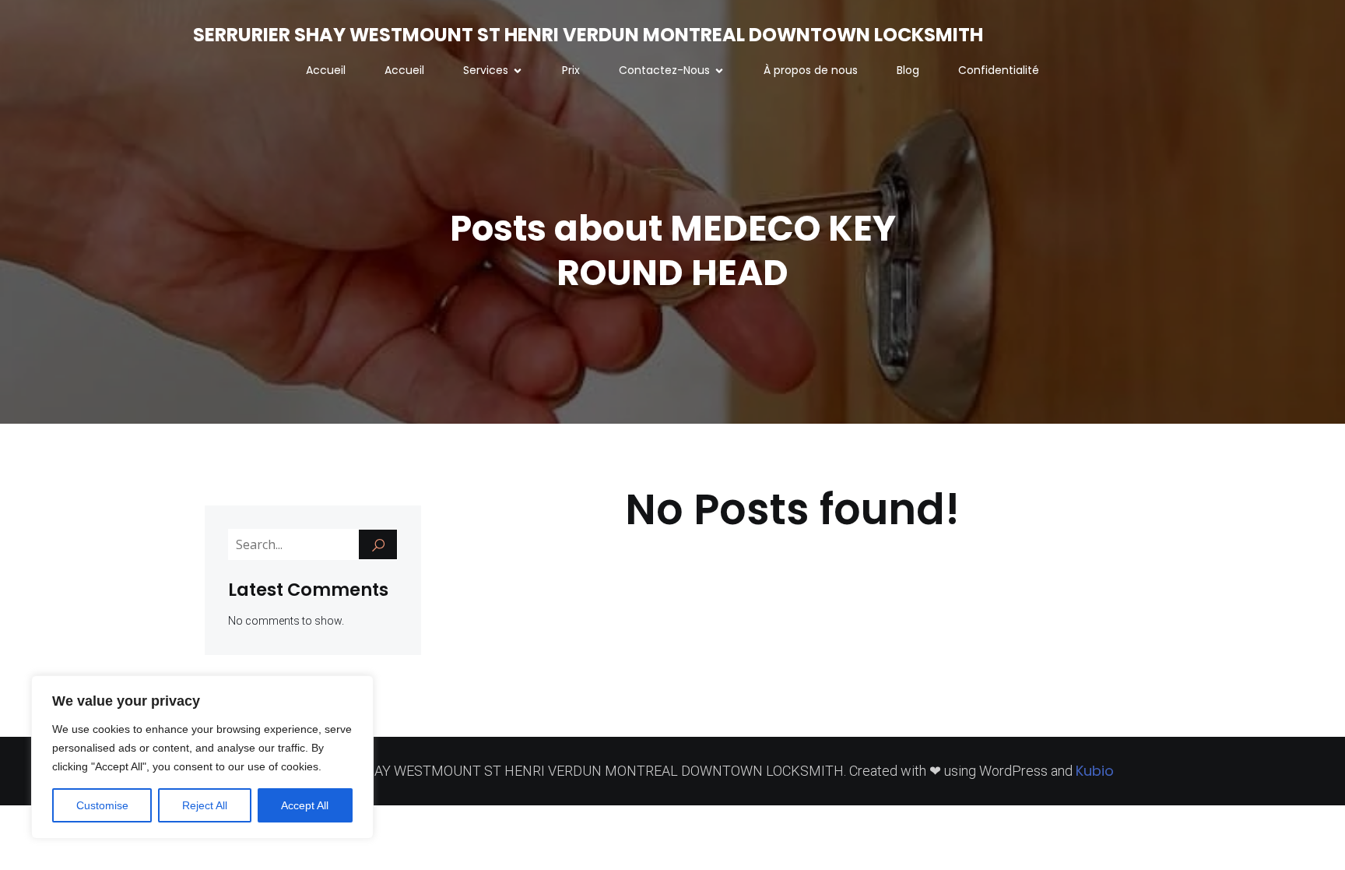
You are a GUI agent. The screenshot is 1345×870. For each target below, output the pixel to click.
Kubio (1095, 770)
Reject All (204, 805)
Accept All (304, 805)
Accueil (326, 70)
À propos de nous (811, 70)
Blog (908, 70)
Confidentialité (998, 70)
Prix (571, 70)
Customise (102, 805)
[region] (202, 757)
